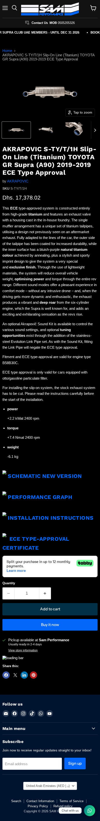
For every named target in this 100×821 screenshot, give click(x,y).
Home (7, 51)
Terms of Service (71, 801)
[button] (16, 130)
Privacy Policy (38, 806)
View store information (23, 650)
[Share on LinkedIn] (24, 675)
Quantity (8, 583)
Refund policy (63, 806)
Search (16, 801)
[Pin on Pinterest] (33, 675)
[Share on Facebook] (6, 675)
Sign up (75, 763)
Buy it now (50, 624)
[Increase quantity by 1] (45, 593)
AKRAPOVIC (17, 181)
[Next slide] (95, 130)
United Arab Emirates (48, 786)
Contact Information (40, 801)
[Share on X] (15, 675)
